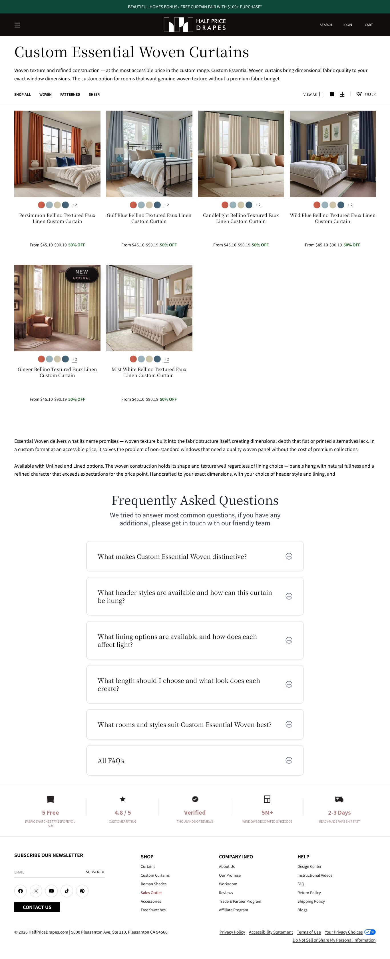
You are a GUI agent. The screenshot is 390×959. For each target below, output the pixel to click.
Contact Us (37, 907)
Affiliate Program (233, 909)
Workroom (228, 883)
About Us (227, 866)
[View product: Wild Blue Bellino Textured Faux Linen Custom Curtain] (333, 154)
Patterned (70, 94)
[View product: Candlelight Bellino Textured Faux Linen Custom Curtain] (241, 154)
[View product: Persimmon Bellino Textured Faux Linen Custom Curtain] (57, 154)
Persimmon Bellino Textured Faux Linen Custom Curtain (57, 218)
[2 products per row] (321, 94)
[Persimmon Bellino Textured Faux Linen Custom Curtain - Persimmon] (41, 205)
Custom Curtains (155, 875)
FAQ (300, 883)
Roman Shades (153, 883)
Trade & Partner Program (240, 901)
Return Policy (309, 892)
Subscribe (95, 871)
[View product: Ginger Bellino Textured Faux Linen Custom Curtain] (57, 308)
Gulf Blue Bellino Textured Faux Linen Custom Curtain (149, 218)
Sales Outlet (151, 892)
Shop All (22, 94)
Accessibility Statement (271, 932)
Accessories (151, 901)
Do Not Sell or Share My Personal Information (334, 940)
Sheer (94, 94)
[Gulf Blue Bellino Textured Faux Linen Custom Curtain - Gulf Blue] (49, 205)
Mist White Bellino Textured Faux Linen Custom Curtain (149, 372)
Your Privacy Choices (344, 932)
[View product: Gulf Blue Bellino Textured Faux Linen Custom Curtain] (149, 154)
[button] (17, 25)
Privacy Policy (232, 932)
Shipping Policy (311, 901)
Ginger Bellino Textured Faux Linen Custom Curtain (57, 372)
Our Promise (230, 875)
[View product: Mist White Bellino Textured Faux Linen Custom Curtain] (149, 308)
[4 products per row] (332, 94)
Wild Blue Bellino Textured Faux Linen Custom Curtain (333, 218)
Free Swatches (153, 909)
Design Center (309, 866)
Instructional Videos (314, 875)
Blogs (302, 909)
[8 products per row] (342, 94)
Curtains (148, 866)
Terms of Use (309, 932)
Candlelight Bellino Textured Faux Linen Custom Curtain (241, 218)
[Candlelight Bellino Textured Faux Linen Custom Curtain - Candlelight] (57, 205)
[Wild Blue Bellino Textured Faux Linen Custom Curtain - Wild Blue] (65, 205)
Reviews (226, 892)
